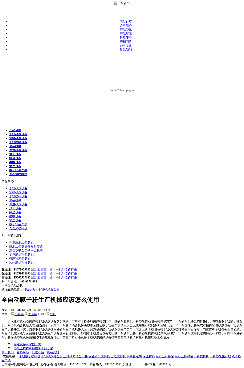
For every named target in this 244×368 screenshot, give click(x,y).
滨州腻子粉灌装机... (22, 262)
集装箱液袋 (134, 356)
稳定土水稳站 (165, 356)
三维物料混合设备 (75, 356)
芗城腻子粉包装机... (22, 254)
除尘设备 (15, 212)
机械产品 (38, 352)
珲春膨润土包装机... (22, 242)
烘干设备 (15, 208)
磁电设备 (15, 216)
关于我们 (8, 352)
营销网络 (126, 41)
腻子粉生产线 (18, 224)
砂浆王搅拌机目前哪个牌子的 (33, 348)
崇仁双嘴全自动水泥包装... (27, 250)
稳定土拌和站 (184, 356)
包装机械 (15, 200)
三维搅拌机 (118, 356)
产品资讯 (126, 29)
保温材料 (149, 356)
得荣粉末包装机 (19, 258)
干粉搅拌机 (201, 356)
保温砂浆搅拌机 (99, 356)
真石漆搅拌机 (18, 228)
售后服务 (126, 37)
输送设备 (15, 220)
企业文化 (126, 45)
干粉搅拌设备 (18, 196)
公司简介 (126, 25)
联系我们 (126, 49)
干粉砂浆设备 (18, 188)
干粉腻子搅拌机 (29, 356)
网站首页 (126, 21)
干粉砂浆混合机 (48, 289)
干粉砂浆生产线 (220, 356)
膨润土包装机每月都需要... (27, 246)
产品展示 (126, 33)
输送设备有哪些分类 (27, 344)
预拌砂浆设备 (18, 192)
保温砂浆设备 (18, 204)
